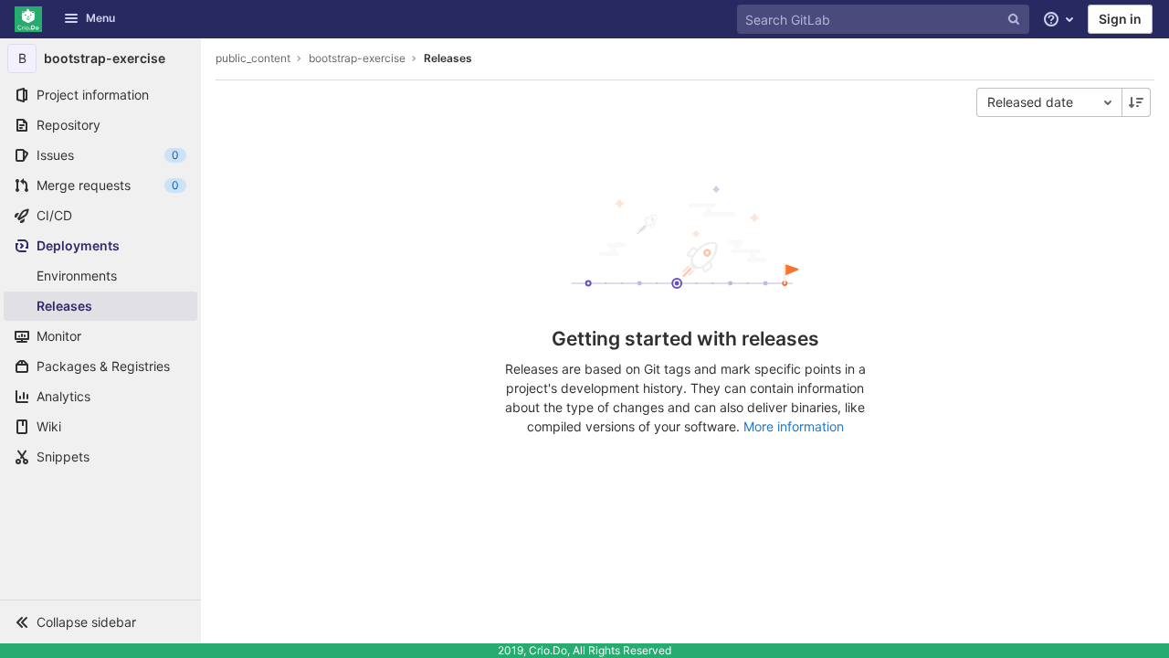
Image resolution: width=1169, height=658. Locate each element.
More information (793, 426)
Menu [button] (100, 18)
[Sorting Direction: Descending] (1136, 102)
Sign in (1120, 19)
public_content (253, 58)
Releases (448, 58)
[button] (100, 621)
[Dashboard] (28, 19)
